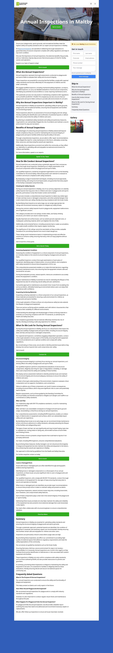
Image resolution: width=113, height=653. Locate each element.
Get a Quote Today (43, 246)
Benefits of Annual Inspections (81, 94)
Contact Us (42, 354)
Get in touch (56, 27)
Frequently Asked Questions (80, 110)
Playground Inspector (24, 49)
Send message (83, 76)
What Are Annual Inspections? (81, 87)
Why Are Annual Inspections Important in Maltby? (80, 91)
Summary (75, 107)
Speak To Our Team (42, 157)
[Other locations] (91, 3)
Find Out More (42, 514)
